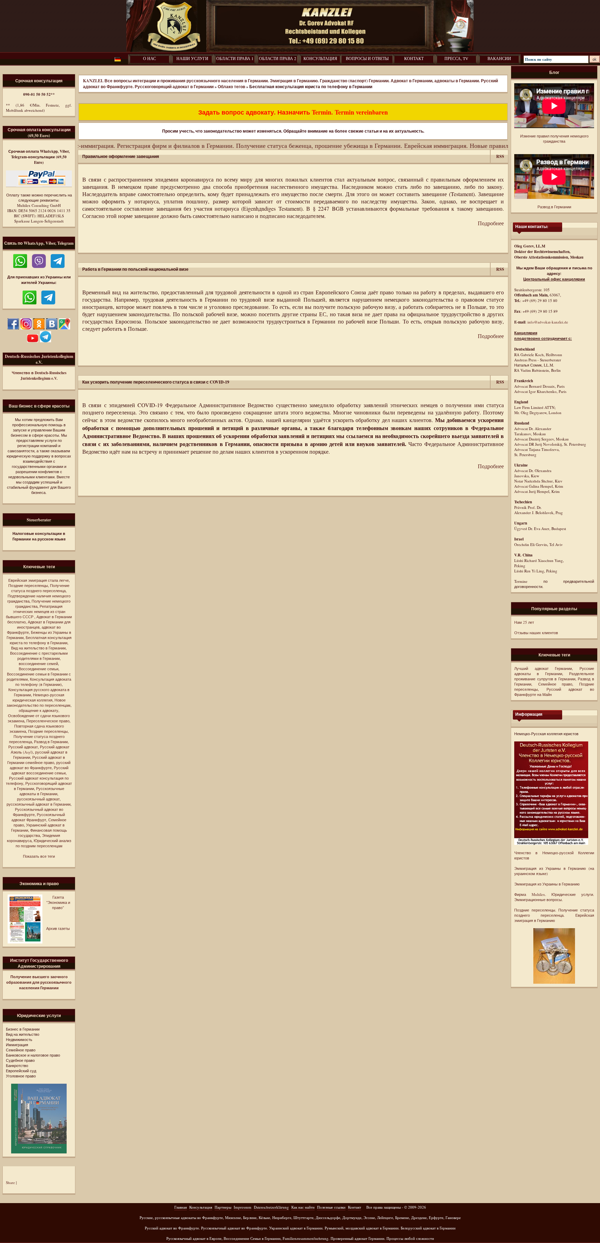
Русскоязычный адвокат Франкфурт (38, 817)
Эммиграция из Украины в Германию (547, 884)
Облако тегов (231, 87)
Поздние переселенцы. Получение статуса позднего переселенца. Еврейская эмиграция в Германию (554, 915)
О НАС (149, 58)
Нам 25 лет (524, 622)
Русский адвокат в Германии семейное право (36, 760)
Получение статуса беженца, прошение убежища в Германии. (292, 145)
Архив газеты (58, 928)
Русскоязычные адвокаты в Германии (41, 791)
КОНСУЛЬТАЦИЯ (320, 58)
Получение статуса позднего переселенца (40, 588)
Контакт (354, 1207)
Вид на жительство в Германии (38, 647)
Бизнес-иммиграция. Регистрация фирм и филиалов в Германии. (121, 145)
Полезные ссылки (331, 1207)
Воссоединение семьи (38, 668)
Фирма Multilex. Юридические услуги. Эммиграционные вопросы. (554, 897)
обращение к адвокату (38, 710)
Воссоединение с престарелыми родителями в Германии (39, 655)
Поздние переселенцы (28, 585)
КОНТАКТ (414, 58)
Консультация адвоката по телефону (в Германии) (43, 682)
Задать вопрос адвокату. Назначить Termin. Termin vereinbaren (293, 112)
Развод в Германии (51, 741)
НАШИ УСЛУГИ (192, 58)
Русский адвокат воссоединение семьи (39, 770)
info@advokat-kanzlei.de (547, 322)
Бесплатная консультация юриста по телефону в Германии (41, 640)
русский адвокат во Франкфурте (40, 765)
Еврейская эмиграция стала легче (38, 580)
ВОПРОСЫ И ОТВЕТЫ (367, 58)
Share (10, 1182)
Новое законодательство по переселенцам (38, 702)
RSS (500, 156)
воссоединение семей (38, 663)
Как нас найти (303, 1207)
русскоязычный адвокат (38, 798)
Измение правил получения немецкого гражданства (554, 138)
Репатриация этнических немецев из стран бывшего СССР (35, 611)
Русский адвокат (23, 746)
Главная (180, 1207)
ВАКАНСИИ (499, 58)
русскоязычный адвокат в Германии (38, 804)
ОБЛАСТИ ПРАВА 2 (277, 58)
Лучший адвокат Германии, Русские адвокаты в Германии (554, 671)
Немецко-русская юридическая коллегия (38, 697)
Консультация (200, 1207)
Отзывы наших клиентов (536, 632)
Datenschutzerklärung (271, 1207)
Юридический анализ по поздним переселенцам (43, 843)
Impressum (242, 1207)
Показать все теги (39, 856)
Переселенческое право (47, 720)
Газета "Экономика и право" (58, 902)
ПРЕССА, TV (456, 58)
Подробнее (491, 223)
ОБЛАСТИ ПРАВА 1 (234, 58)
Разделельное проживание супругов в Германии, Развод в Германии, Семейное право (554, 679)
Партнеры (223, 1207)
